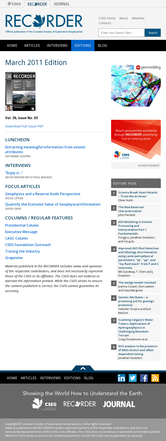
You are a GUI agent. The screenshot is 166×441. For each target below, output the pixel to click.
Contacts (105, 23)
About (123, 18)
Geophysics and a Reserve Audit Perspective (42, 193)
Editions (83, 45)
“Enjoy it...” (14, 172)
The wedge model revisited (137, 282)
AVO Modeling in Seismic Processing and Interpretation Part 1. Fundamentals (135, 227)
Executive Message (21, 231)
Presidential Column (22, 225)
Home (12, 45)
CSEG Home (107, 18)
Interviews (57, 45)
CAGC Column (16, 238)
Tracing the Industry (22, 251)
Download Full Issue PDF (24, 126)
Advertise (138, 18)
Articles (32, 45)
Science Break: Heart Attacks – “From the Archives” (137, 194)
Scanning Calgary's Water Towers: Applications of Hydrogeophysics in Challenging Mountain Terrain (135, 327)
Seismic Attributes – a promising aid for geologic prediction (136, 301)
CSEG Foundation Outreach (28, 244)
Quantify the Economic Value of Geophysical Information (53, 204)
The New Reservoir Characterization (131, 209)
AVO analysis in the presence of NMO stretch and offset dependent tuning (137, 350)
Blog (102, 45)
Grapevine (14, 257)
